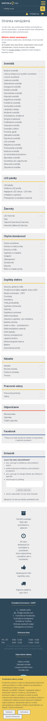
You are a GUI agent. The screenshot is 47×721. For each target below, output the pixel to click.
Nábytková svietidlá (23, 145)
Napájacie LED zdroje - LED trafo (23, 191)
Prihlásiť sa (34, 14)
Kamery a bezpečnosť (23, 335)
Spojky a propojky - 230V (23, 293)
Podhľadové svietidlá (23, 122)
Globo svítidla (23, 662)
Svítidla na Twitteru (23, 621)
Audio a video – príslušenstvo (23, 325)
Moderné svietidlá (23, 112)
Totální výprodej (10, 420)
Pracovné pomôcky (23, 393)
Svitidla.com (23, 670)
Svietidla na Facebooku (25, 616)
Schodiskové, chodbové (23, 116)
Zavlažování (23, 262)
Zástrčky (23, 309)
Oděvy (23, 396)
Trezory (23, 375)
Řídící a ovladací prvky (23, 269)
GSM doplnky (23, 332)
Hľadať (42, 8)
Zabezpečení (23, 259)
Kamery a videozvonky (23, 246)
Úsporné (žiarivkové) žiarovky (23, 222)
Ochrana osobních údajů (23, 624)
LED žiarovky (23, 216)
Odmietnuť (24, 712)
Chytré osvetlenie (23, 243)
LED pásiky (23, 185)
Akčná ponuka (9, 414)
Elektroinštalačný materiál (23, 329)
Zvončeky (23, 296)
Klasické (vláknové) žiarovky (23, 225)
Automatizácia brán (23, 348)
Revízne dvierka (23, 369)
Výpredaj (7, 417)
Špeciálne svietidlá (23, 158)
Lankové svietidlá (23, 80)
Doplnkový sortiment (23, 312)
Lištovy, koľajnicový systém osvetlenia (23, 74)
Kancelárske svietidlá (23, 93)
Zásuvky (23, 266)
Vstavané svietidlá (23, 125)
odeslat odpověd (23, 490)
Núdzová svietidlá (23, 151)
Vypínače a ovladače (23, 253)
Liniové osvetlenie (23, 77)
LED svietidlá (23, 141)
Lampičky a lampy (23, 109)
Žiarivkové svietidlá (23, 138)
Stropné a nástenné (23, 119)
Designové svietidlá (23, 87)
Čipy (23, 219)
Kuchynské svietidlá (23, 106)
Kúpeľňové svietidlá (23, 99)
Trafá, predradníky (23, 303)
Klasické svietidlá (23, 96)
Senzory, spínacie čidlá (23, 287)
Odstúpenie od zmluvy (23, 627)
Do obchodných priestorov (23, 154)
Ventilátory (23, 300)
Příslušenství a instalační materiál (23, 198)
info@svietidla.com (25, 613)
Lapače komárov (23, 338)
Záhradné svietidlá (23, 135)
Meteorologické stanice (23, 341)
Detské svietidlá (23, 90)
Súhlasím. (9, 712)
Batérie (23, 345)
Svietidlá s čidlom (23, 129)
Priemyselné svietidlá (23, 148)
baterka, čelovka (23, 322)
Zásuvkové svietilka (23, 167)
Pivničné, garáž (23, 132)
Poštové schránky (23, 372)
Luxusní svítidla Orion (23, 667)
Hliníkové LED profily (23, 188)
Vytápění (23, 256)
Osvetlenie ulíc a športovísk (23, 161)
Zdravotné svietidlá (23, 164)
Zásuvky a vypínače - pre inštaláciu (23, 319)
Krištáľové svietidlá (23, 103)
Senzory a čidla (23, 249)
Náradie (23, 366)
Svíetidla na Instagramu (23, 618)
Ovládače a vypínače (23, 195)
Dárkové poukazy (23, 316)
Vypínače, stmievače (23, 306)
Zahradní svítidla (23, 664)
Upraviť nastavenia (13, 716)
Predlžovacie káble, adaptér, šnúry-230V (23, 290)
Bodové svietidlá (23, 70)
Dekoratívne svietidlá (23, 83)
